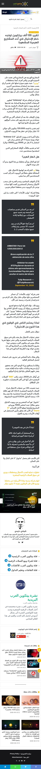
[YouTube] (22, 760)
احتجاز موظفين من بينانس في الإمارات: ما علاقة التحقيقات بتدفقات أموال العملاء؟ (30, 735)
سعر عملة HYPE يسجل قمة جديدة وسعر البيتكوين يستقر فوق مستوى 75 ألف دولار (21, 508)
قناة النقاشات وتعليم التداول (24, 570)
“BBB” (10, 377)
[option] (20, 501)
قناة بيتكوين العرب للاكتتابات (23, 565)
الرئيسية (34, 28)
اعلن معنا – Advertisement (20, 757)
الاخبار (29, 28)
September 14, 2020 (24, 285)
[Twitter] (24, 760)
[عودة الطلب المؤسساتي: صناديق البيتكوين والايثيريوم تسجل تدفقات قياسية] (30, 700)
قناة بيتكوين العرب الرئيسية (24, 556)
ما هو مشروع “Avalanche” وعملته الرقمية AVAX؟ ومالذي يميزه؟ (15, 672)
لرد (34, 170)
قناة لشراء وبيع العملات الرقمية (22, 561)
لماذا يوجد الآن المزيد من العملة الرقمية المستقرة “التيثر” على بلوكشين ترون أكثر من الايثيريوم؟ (15, 662)
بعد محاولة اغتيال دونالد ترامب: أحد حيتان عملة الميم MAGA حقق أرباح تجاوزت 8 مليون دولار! (14, 652)
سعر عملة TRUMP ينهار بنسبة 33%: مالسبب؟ (11, 708)
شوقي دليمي (32, 47)
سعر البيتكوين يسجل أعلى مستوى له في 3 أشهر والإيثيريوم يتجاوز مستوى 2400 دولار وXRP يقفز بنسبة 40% (11, 736)
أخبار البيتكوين (31, 498)
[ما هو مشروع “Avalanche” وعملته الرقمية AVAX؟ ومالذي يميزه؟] (33, 674)
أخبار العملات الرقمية (20, 28)
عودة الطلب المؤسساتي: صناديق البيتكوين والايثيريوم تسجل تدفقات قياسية (30, 710)
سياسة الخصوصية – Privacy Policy (20, 754)
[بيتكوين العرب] (20, 4)
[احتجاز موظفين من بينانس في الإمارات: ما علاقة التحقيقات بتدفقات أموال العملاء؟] (30, 725)
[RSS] (16, 760)
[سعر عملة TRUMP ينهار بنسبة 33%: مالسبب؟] (11, 700)
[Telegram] (19, 760)
